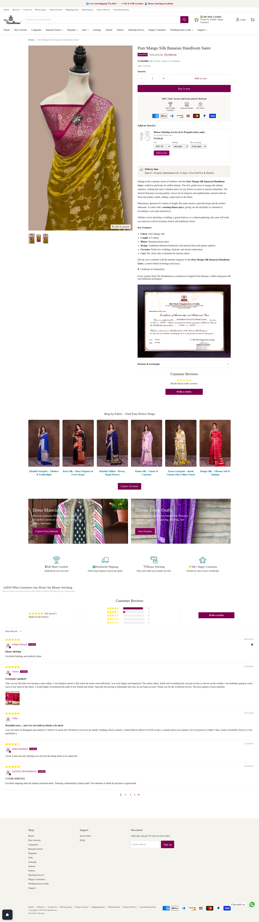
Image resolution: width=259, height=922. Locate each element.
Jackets (109, 30)
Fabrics (120, 30)
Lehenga (97, 30)
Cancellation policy (121, 10)
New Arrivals (20, 30)
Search (6, 10)
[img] (12, 639)
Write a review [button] (184, 391)
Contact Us (27, 10)
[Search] (184, 19)
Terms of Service (103, 10)
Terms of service (56, 10)
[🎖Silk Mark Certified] (56, 565)
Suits (84, 30)
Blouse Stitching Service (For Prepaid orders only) (179, 132)
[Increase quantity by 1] (164, 78)
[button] (241, 19)
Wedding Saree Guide (181, 30)
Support (201, 30)
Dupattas (71, 30)
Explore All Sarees (129, 486)
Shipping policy (72, 10)
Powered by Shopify (36, 913)
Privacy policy (41, 10)
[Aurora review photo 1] (12, 698)
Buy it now (184, 88)
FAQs (82, 840)
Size (155, 142)
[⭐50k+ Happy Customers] (202, 565)
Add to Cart (161, 153)
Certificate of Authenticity (152, 269)
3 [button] (130, 794)
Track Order (85, 836)
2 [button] (125, 794)
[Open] (7, 915)
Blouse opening (195, 142)
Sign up (167, 844)
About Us (16, 10)
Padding (175, 142)
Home (7, 30)
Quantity (142, 71)
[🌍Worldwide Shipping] (105, 565)
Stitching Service (136, 30)
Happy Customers (157, 30)
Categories (36, 30)
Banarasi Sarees (53, 30)
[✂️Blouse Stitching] (154, 565)
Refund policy (88, 10)
